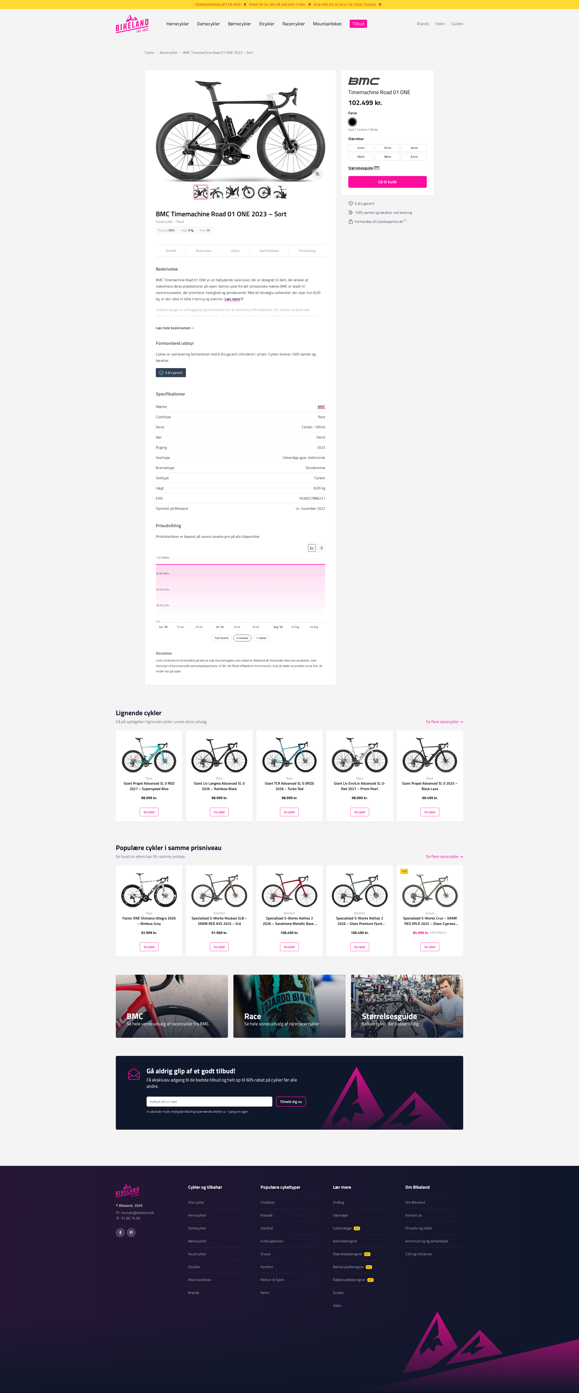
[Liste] (321, 548)
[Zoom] (317, 174)
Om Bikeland (415, 1202)
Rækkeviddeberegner (352, 1279)
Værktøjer (340, 1215)
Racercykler (293, 23)
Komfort (267, 1266)
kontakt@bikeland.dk (137, 1212)
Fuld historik (222, 638)
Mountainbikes (327, 23)
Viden (440, 24)
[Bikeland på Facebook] (120, 1232)
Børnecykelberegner (352, 1266)
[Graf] (312, 548)
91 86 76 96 (130, 1218)
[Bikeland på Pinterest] (131, 1232)
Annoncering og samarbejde (426, 1241)
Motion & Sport (272, 1279)
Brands (423, 24)
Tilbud (358, 23)
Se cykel (149, 812)
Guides (457, 24)
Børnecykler (239, 23)
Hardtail (267, 1228)
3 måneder (242, 638)
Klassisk (267, 1215)
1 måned (261, 638)
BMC (321, 406)
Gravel (266, 1254)
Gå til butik (387, 182)
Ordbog (338, 1202)
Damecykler (208, 23)
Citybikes (268, 1202)
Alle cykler (196, 1202)
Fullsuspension (272, 1241)
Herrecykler (177, 23)
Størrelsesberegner (351, 1254)
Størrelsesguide (360, 168)
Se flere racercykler (442, 722)
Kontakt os (413, 1215)
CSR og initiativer (418, 1254)
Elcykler (266, 23)
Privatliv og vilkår (418, 1228)
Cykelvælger (346, 1228)
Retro (265, 1292)
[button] (352, 122)
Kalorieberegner (345, 1241)
